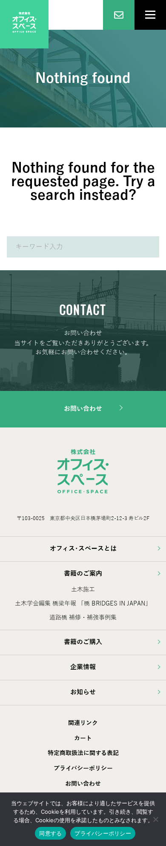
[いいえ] (155, 819)
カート (83, 738)
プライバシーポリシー (83, 768)
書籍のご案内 (83, 573)
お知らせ (83, 692)
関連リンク (83, 723)
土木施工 (83, 589)
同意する (50, 833)
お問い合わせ (83, 408)
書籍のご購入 (83, 642)
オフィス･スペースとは (83, 548)
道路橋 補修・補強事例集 (83, 617)
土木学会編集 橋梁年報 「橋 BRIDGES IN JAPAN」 (83, 603)
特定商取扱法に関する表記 (83, 753)
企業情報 (83, 667)
